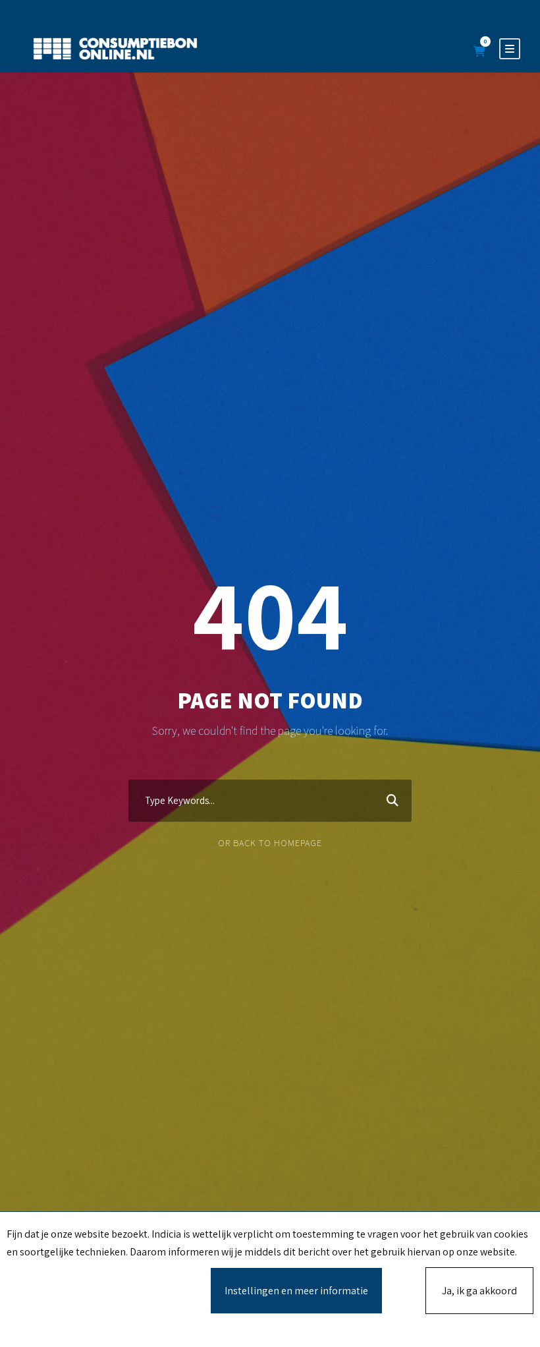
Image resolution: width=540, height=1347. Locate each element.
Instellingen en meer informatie (296, 1291)
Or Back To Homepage (270, 843)
